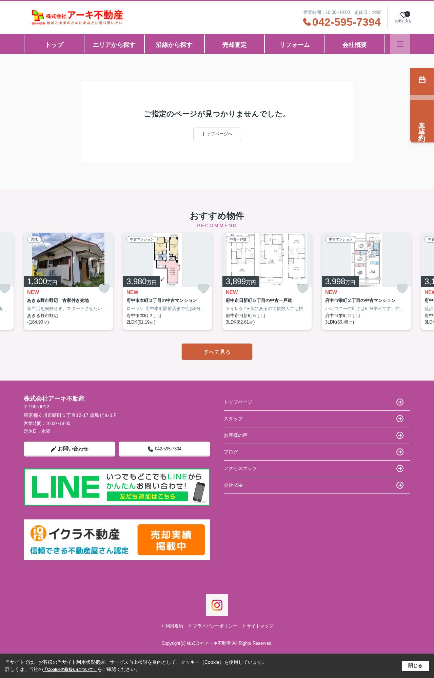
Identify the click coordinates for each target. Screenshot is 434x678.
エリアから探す (114, 44)
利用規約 (174, 625)
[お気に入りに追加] (104, 288)
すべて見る (217, 352)
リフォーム (294, 44)
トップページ (238, 402)
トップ (54, 44)
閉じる (415, 665)
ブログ (231, 451)
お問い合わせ (73, 448)
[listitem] (68, 281)
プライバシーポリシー (215, 625)
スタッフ (233, 418)
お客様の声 (236, 435)
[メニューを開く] (400, 44)
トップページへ (217, 133)
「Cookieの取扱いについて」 (70, 669)
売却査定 (234, 44)
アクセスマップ (240, 468)
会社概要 (354, 44)
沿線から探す (174, 44)
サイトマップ (260, 625)
